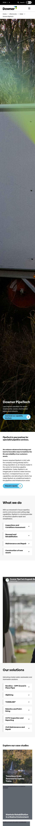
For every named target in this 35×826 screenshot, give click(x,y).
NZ (30, 2)
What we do (13, 14)
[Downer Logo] (10, 7)
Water (21, 14)
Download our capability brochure (14, 417)
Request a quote (11, 486)
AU (27, 2)
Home (5, 14)
